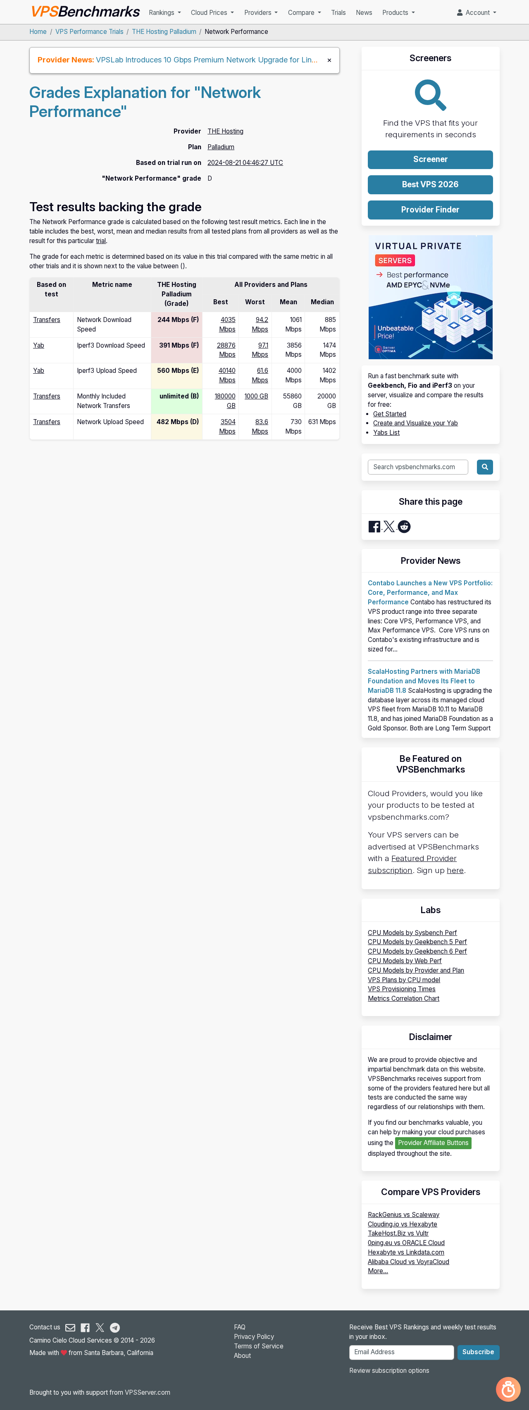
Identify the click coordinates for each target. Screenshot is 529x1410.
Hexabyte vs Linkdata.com (406, 1252)
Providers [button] (258, 13)
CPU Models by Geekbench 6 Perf (417, 951)
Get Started (389, 414)
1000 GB (256, 396)
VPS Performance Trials (89, 32)
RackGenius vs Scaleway (403, 1215)
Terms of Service (259, 1346)
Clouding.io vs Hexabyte (402, 1224)
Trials (338, 13)
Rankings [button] (162, 13)
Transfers (46, 320)
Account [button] (476, 13)
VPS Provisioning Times (402, 989)
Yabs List (386, 433)
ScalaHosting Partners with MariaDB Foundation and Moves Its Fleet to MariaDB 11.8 (424, 681)
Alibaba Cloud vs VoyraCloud (408, 1262)
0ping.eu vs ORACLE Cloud (406, 1243)
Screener (430, 159)
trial (101, 241)
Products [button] (396, 13)
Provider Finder (430, 210)
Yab (38, 345)
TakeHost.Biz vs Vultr (398, 1233)
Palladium (220, 147)
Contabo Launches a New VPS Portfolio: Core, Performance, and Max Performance (430, 592)
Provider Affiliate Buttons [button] (433, 1143)
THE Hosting (225, 131)
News (364, 13)
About (242, 1356)
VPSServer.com (147, 1392)
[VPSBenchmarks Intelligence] (508, 1389)
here (455, 870)
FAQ (239, 1327)
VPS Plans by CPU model (404, 980)
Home (38, 32)
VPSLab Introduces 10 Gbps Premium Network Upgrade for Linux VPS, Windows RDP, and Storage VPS (274, 59)
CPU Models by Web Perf (405, 961)
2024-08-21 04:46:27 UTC (245, 163)
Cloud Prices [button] (210, 13)
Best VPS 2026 (430, 184)
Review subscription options (389, 1370)
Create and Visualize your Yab (415, 423)
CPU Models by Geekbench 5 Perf (417, 942)
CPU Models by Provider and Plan (416, 970)
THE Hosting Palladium (164, 32)
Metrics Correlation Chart (403, 998)
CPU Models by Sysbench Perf (412, 933)
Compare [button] (302, 13)
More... (378, 1271)
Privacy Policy (254, 1337)
